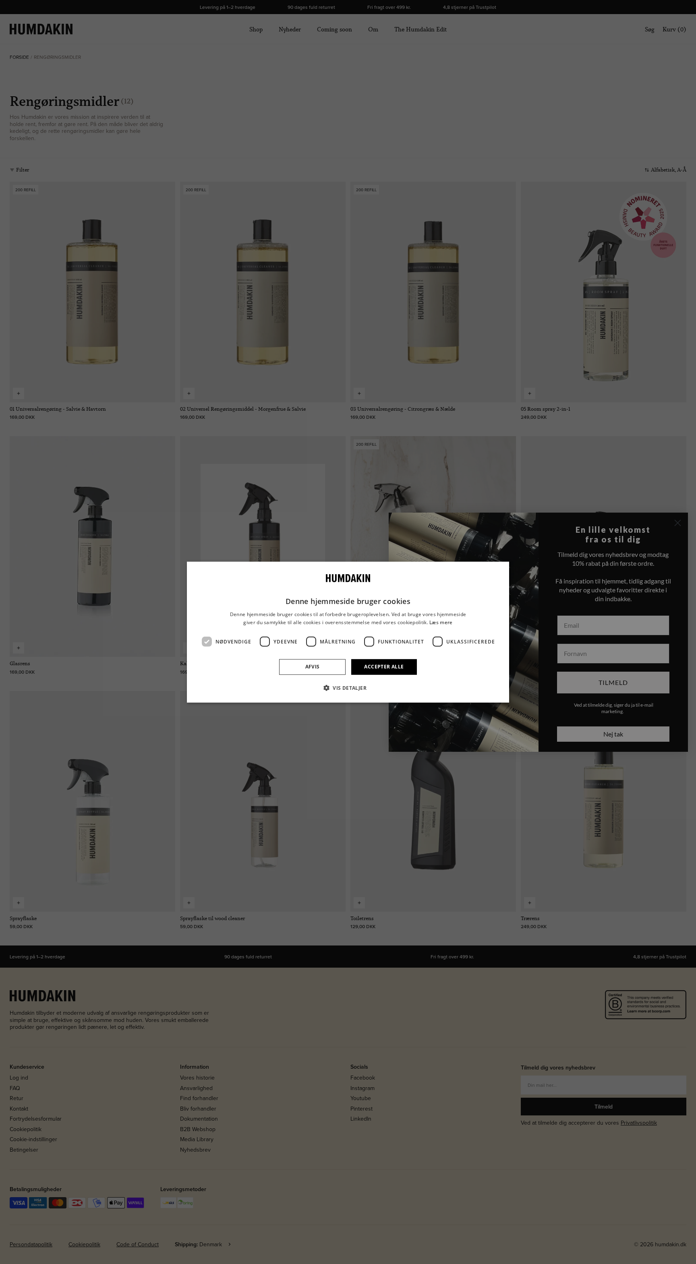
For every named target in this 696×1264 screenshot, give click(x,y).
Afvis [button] (312, 666)
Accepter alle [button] (384, 666)
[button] (348, 688)
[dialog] (348, 631)
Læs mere (440, 622)
